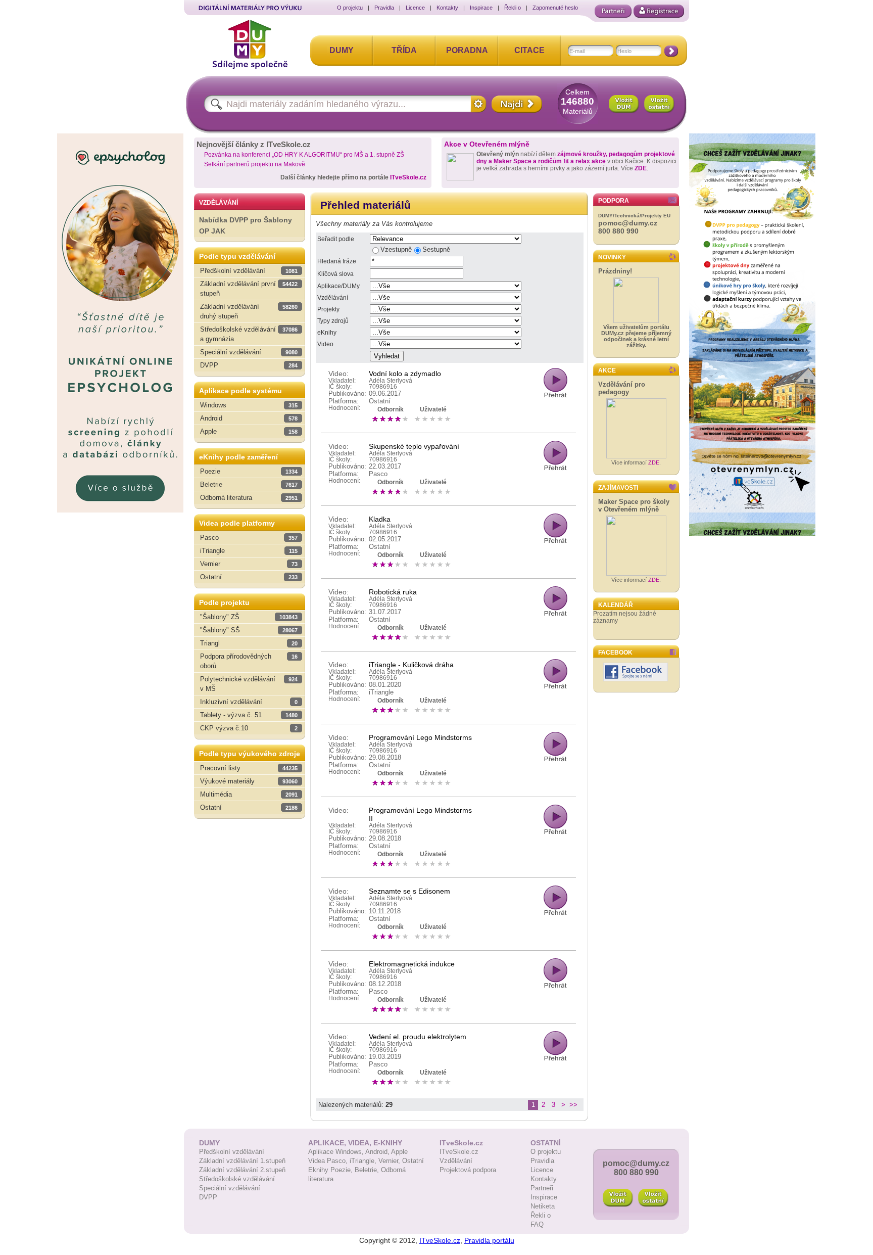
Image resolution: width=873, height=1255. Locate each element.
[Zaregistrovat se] (659, 11)
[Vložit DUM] (624, 104)
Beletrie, (368, 1170)
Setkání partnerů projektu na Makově (254, 164)
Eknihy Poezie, (331, 1170)
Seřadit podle (335, 239)
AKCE (607, 370)
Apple (399, 1151)
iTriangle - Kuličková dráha (411, 665)
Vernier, (390, 1161)
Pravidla (384, 8)
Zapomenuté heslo (555, 8)
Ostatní (413, 1161)
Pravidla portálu (489, 1240)
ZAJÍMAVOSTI (618, 487)
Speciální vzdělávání (229, 1188)
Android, (378, 1151)
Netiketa (542, 1206)
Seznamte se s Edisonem (409, 891)
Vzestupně (396, 249)
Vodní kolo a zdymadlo (405, 373)
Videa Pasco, (329, 1161)
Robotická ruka (393, 592)
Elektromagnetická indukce (412, 964)
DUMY (341, 50)
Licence (415, 8)
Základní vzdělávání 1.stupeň (242, 1161)
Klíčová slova (335, 274)
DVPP (208, 1197)
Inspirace (481, 8)
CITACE (529, 50)
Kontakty (447, 8)
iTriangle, (364, 1161)
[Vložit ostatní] (659, 104)
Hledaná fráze (336, 261)
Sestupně (436, 249)
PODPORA (613, 200)
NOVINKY (612, 257)
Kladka (380, 519)
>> (573, 1104)
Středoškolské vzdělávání (237, 1179)
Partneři (541, 1188)
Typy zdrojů (333, 321)
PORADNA (467, 50)
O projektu (350, 8)
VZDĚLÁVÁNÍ (218, 202)
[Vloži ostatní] (653, 1198)
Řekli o (512, 8)
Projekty (328, 309)
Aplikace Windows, (336, 1151)
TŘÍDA (404, 50)
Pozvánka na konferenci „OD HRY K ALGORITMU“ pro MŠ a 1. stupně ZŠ (304, 154)
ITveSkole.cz (408, 177)
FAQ (537, 1224)
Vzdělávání (332, 298)
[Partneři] (613, 11)
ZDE (641, 168)
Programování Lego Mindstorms (420, 737)
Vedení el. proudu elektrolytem (417, 1037)
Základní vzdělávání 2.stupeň (242, 1170)
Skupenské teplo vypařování (414, 446)
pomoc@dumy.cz (627, 223)
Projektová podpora (468, 1170)
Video (325, 344)
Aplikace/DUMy (338, 286)
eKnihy (326, 333)
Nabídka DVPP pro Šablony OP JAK (245, 225)
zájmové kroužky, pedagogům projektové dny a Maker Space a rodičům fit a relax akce (575, 158)
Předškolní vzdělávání (231, 1151)
